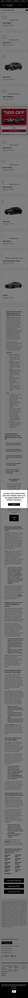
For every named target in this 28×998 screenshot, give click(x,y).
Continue (14, 504)
